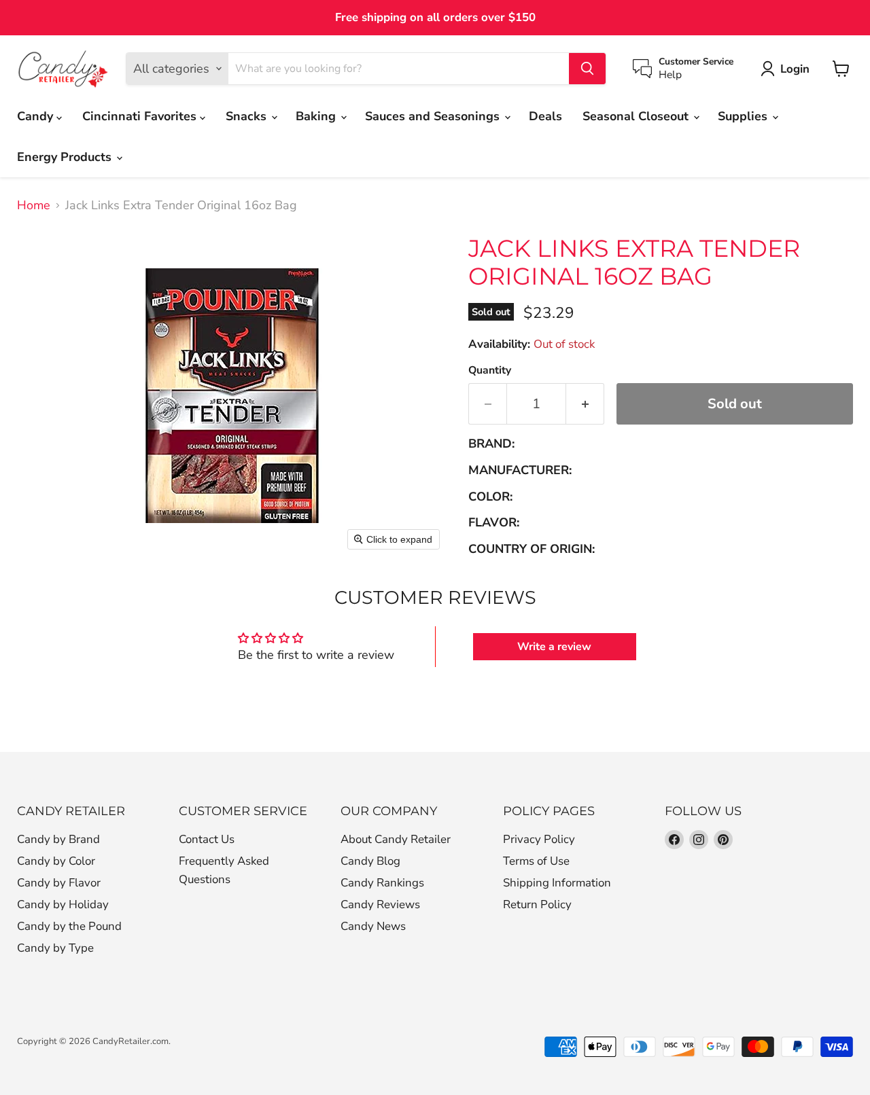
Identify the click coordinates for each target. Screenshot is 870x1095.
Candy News (373, 926)
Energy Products (66, 157)
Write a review (554, 646)
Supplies (744, 116)
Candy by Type (55, 948)
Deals (545, 116)
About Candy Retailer (396, 839)
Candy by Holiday (63, 904)
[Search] (587, 68)
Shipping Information (557, 883)
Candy (36, 116)
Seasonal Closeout (637, 116)
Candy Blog (370, 861)
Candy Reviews (380, 904)
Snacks (248, 116)
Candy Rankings (382, 883)
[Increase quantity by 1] (585, 404)
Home (33, 205)
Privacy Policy (539, 839)
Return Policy (537, 904)
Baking (317, 116)
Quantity (489, 370)
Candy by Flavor (59, 883)
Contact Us (206, 839)
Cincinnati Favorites (141, 116)
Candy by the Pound (69, 926)
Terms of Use (536, 861)
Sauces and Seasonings (434, 116)
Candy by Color (56, 861)
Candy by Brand (58, 839)
